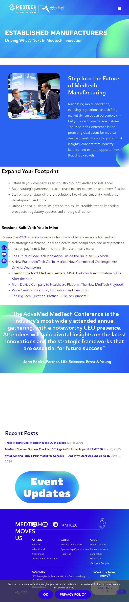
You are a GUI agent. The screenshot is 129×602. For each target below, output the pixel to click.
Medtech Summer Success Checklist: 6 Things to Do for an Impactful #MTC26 (54, 449)
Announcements (99, 549)
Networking (38, 554)
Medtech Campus (99, 563)
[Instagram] (34, 524)
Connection (96, 554)
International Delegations (45, 558)
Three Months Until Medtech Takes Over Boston (35, 442)
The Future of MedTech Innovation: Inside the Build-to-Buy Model (61, 256)
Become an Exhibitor (71, 544)
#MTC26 (70, 525)
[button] (119, 8)
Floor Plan (66, 554)
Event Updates (98, 544)
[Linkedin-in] (55, 524)
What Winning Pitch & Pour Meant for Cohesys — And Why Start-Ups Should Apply (57, 456)
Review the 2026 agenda (20, 237)
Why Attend (38, 549)
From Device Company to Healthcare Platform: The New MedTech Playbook (67, 284)
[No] (121, 591)
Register (36, 544)
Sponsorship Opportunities (75, 549)
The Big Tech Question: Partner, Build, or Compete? (50, 296)
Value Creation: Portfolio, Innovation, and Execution (50, 290)
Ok (45, 594)
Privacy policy (73, 594)
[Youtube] (45, 524)
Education (95, 558)
